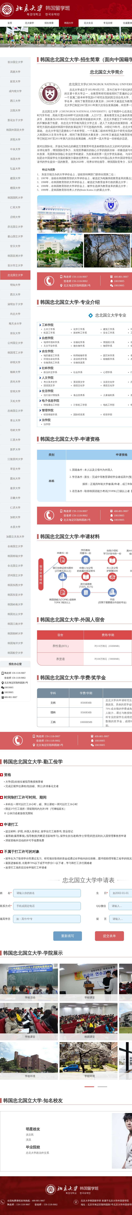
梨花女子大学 (15, 120)
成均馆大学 (15, 91)
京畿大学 (15, 498)
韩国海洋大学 (15, 643)
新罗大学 (15, 449)
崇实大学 (15, 333)
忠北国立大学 (15, 275)
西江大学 (15, 100)
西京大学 (15, 294)
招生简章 (49, 23)
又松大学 (15, 401)
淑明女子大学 (15, 304)
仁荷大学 (15, 207)
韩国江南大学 (15, 623)
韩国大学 (68, 23)
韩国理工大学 (15, 352)
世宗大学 (15, 246)
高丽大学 (15, 71)
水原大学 (15, 527)
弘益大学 (15, 168)
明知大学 (15, 284)
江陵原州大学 (15, 459)
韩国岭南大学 (15, 604)
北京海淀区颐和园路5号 (16, 683)
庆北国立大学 (15, 226)
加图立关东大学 (15, 536)
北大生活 (88, 23)
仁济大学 (15, 507)
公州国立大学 (15, 343)
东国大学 (15, 159)
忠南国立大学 (15, 410)
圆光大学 (15, 478)
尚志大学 (15, 314)
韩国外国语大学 (15, 129)
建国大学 (15, 178)
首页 (10, 23)
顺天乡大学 (15, 323)
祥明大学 (15, 362)
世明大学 (15, 391)
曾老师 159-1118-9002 (15, 678)
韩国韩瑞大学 (15, 556)
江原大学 (15, 439)
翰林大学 (15, 372)
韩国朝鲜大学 (15, 633)
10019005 (8, 687)
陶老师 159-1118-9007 (15, 673)
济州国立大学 (15, 575)
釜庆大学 (15, 488)
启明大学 (15, 217)
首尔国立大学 (15, 62)
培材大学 (15, 430)
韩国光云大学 (15, 614)
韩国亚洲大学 (15, 255)
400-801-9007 (10, 697)
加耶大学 (15, 517)
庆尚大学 (15, 381)
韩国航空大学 (15, 652)
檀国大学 (15, 188)
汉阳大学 (15, 110)
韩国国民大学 (15, 197)
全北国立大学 (15, 565)
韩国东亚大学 (15, 594)
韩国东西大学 (15, 585)
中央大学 (15, 149)
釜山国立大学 (15, 236)
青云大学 (15, 420)
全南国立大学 (15, 546)
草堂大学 (15, 468)
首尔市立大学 (15, 265)
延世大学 (15, 81)
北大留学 (29, 23)
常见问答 (108, 23)
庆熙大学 (15, 139)
